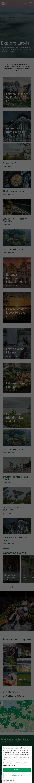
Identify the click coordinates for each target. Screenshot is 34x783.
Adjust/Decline (17, 775)
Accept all (17, 770)
